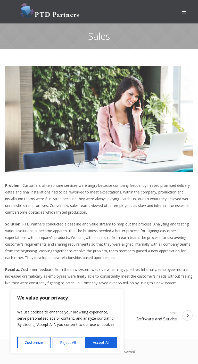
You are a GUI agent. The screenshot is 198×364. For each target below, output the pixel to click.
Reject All (68, 342)
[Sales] (99, 119)
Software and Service (156, 319)
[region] (67, 321)
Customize (34, 342)
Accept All (101, 342)
